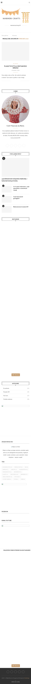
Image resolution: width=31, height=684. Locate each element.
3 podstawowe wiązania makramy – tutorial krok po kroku (15, 180)
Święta (23, 479)
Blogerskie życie (7, 467)
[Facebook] (11, 28)
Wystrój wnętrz (7, 479)
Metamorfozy (17, 471)
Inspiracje (5, 469)
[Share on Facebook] (13, 80)
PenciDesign (26, 678)
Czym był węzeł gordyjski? (18, 197)
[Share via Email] (19, 80)
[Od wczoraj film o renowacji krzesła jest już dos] (15, 265)
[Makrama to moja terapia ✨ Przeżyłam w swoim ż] (15, 314)
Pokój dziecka (14, 474)
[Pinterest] (15, 28)
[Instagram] (13, 28)
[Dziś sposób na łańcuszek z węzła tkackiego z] (15, 617)
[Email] (19, 28)
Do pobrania (15, 63)
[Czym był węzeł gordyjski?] (7, 199)
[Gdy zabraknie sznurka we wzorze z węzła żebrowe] (15, 599)
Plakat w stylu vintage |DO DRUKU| (15, 67)
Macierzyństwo (23, 469)
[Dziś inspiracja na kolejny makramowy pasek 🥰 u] (15, 232)
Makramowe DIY (7, 471)
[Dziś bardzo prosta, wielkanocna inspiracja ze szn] (15, 580)
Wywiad (16, 479)
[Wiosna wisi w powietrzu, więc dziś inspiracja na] (15, 348)
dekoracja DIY (18, 467)
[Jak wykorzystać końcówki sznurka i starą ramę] (15, 635)
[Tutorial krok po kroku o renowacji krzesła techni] (15, 281)
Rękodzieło (24, 474)
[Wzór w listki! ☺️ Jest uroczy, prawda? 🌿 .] (15, 562)
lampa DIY (14, 469)
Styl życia (16, 395)
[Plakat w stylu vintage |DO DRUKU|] (15, 51)
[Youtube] (17, 28)
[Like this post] (11, 80)
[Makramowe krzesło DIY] (7, 209)
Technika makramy (16, 399)
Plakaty (5, 474)
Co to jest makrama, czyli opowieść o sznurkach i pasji (21, 188)
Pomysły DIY (16, 392)
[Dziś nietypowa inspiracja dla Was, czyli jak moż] (15, 331)
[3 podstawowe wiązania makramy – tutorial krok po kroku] (15, 167)
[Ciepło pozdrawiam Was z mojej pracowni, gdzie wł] (15, 248)
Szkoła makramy (7, 476)
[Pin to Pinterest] (17, 80)
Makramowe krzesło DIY (20, 207)
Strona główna (5, 35)
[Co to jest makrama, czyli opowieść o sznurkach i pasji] (7, 189)
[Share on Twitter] (15, 80)
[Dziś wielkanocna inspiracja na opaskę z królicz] (15, 364)
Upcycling (17, 476)
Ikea (26, 467)
